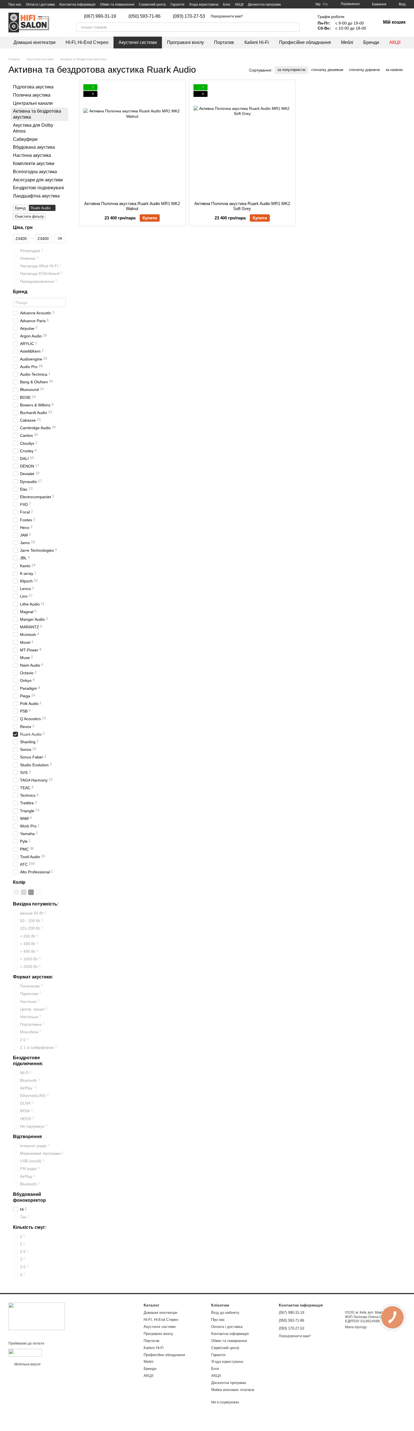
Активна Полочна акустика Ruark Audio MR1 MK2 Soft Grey (242, 206)
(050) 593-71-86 (144, 16)
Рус (325, 4)
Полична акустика (31, 95)
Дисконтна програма (264, 4)
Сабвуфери (25, 139)
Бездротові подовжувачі (38, 188)
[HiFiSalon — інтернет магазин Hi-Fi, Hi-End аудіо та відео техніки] (36, 1316)
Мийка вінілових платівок (232, 1390)
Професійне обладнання (305, 42)
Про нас (14, 4)
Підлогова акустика (33, 86)
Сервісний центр (152, 4)
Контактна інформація (77, 4)
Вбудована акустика (34, 147)
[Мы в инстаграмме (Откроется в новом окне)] (250, 16)
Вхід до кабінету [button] (225, 1312)
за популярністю (291, 70)
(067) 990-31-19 (100, 16)
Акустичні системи (138, 42)
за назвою (394, 70)
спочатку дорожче (364, 70)
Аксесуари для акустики (38, 179)
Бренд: (21, 208)
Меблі (347, 42)
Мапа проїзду (356, 1327)
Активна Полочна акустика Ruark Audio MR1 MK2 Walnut (132, 206)
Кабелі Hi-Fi (256, 42)
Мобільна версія (27, 1364)
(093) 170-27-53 (189, 16)
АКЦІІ (239, 4)
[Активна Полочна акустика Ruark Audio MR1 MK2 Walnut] (132, 140)
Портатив (224, 42)
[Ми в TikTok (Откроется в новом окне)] (257, 16)
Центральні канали (33, 103)
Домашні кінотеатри (34, 42)
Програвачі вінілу (185, 42)
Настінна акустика (32, 155)
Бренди (371, 42)
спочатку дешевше (327, 70)
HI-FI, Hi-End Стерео (87, 42)
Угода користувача (204, 4)
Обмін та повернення (117, 4)
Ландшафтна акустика (36, 195)
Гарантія (177, 4)
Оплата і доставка (40, 4)
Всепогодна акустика (35, 171)
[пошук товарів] (295, 27)
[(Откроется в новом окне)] (25, 1352)
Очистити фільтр (29, 216)
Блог (226, 4)
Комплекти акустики (33, 163)
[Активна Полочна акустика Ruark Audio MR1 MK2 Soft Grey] (242, 140)
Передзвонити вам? (227, 16)
